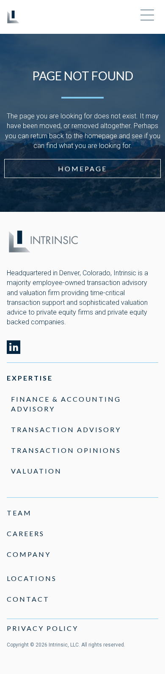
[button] (147, 16)
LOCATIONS (32, 578)
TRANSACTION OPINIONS (66, 450)
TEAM (19, 513)
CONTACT (28, 599)
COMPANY (29, 554)
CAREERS (25, 533)
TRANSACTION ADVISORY (66, 429)
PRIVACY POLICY (42, 628)
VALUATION (36, 471)
